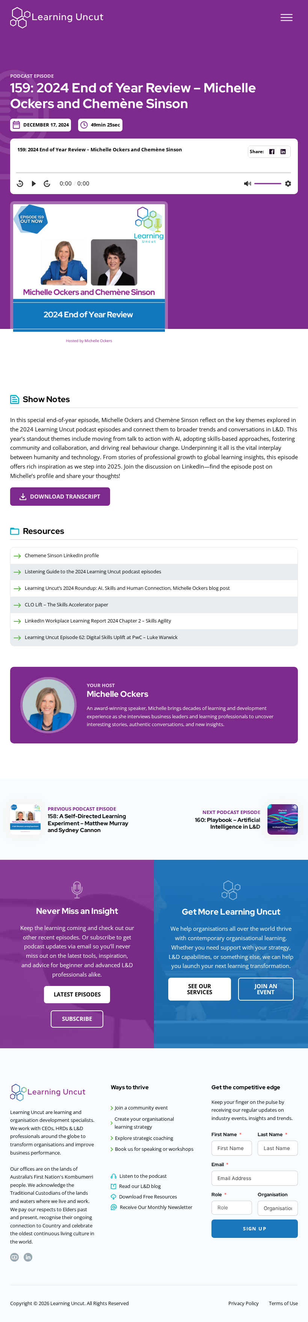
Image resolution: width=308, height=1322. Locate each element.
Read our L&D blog (140, 1186)
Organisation (273, 1194)
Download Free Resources (148, 1196)
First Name (224, 1134)
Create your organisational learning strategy (144, 1123)
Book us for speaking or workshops (154, 1149)
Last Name (270, 1134)
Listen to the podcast (143, 1176)
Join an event (266, 989)
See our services (199, 989)
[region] (154, 179)
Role (216, 1194)
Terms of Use (283, 1303)
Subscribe (77, 1018)
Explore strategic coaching (144, 1138)
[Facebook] (271, 151)
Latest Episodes (77, 994)
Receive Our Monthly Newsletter (156, 1207)
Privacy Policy (243, 1303)
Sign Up (254, 1228)
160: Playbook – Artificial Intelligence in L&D (227, 823)
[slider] (154, 173)
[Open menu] (286, 17)
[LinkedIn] (282, 151)
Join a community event (141, 1107)
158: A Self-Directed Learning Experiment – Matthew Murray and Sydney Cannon (88, 823)
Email (217, 1164)
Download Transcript (65, 496)
